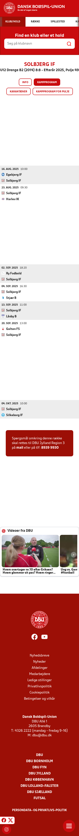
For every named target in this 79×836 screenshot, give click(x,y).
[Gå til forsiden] (32, 7)
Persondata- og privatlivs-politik (39, 810)
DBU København (39, 779)
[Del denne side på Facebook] (4, 821)
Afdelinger (40, 668)
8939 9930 (50, 447)
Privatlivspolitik (40, 686)
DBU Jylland (40, 773)
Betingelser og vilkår (39, 698)
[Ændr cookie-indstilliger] (6, 829)
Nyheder (39, 661)
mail (19, 447)
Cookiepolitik (39, 692)
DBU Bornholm (39, 761)
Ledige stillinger (39, 680)
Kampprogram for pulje (52, 91)
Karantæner (18, 91)
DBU (39, 755)
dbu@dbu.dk (42, 735)
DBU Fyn (39, 767)
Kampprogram (47, 82)
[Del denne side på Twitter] (10, 821)
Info (25, 82)
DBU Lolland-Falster (39, 786)
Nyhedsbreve (39, 655)
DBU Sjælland (39, 792)
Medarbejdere (39, 674)
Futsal (40, 798)
